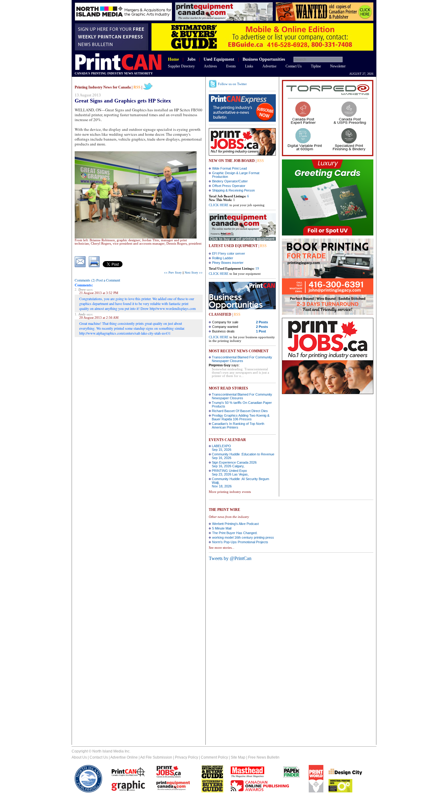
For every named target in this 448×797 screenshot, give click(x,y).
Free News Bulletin (263, 757)
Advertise (269, 66)
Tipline (316, 66)
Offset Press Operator (228, 186)
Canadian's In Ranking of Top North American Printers (238, 425)
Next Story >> (194, 272)
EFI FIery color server (228, 253)
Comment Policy (214, 757)
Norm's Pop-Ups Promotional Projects (240, 542)
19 (257, 268)
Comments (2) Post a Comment (97, 280)
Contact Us (294, 66)
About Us (79, 757)
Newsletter (338, 66)
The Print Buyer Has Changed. (235, 533)
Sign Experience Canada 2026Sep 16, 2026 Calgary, (234, 464)
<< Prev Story (173, 272)
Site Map (238, 757)
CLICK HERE (219, 205)
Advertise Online (124, 757)
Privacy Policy (186, 757)
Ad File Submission (156, 757)
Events (231, 66)
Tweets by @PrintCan (230, 558)
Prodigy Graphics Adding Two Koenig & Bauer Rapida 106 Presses (240, 417)
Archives (210, 66)
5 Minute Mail (221, 528)
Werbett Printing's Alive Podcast (235, 524)
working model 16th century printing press (243, 537)
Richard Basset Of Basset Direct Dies (240, 411)
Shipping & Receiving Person (233, 190)
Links (249, 66)
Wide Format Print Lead (229, 168)
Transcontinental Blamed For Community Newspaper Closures (242, 359)
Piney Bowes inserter (228, 262)
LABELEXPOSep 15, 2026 (221, 447)
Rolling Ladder (222, 258)
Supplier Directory (181, 66)
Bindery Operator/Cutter (230, 181)
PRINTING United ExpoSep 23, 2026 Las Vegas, (230, 472)
